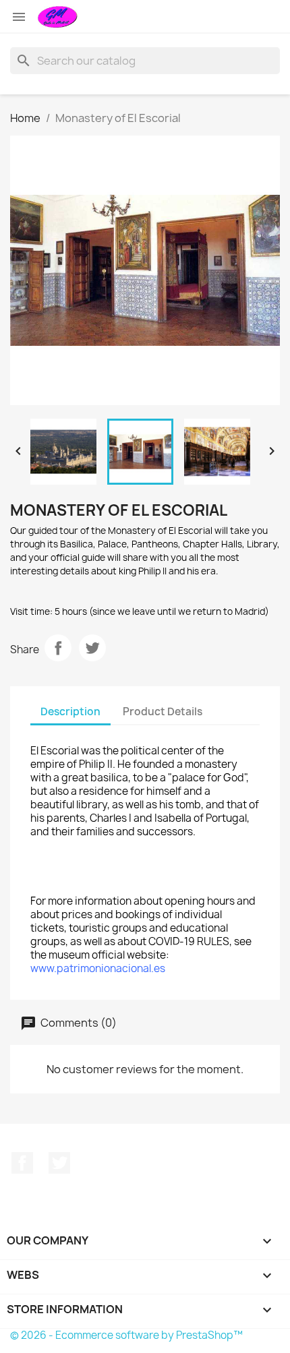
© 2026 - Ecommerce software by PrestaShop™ (126, 1335)
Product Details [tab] (162, 711)
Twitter (59, 1163)
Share (58, 647)
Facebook (22, 1163)
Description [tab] (70, 711)
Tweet (92, 647)
